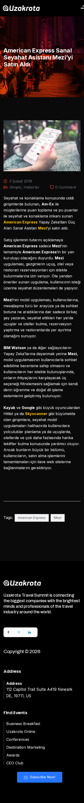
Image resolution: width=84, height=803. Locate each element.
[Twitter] (19, 632)
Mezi (57, 518)
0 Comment (65, 187)
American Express (32, 518)
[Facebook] (8, 632)
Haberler (31, 187)
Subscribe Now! (42, 777)
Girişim (15, 187)
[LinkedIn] (29, 632)
